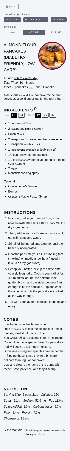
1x (38, 115)
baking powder (34, 128)
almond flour (26, 95)
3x (52, 115)
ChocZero (14, 196)
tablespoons (18, 149)
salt (22, 134)
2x (45, 115)
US (14, 115)
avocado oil (32, 149)
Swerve (32, 186)
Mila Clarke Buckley (26, 78)
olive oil (50, 149)
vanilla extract (32, 144)
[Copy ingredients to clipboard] (35, 109)
